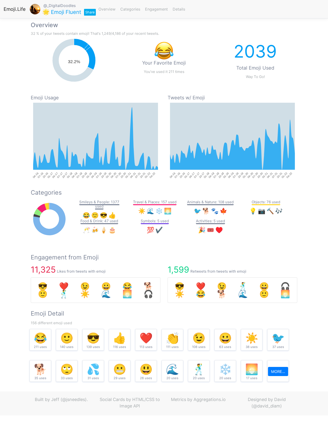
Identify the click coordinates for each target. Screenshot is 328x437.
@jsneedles (73, 399)
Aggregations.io (210, 399)
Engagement (156, 9)
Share (90, 12)
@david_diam (266, 405)
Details (179, 9)
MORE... (278, 371)
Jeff (55, 399)
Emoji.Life (15, 9)
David (280, 399)
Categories (130, 9)
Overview (106, 9)
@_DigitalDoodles (59, 5)
